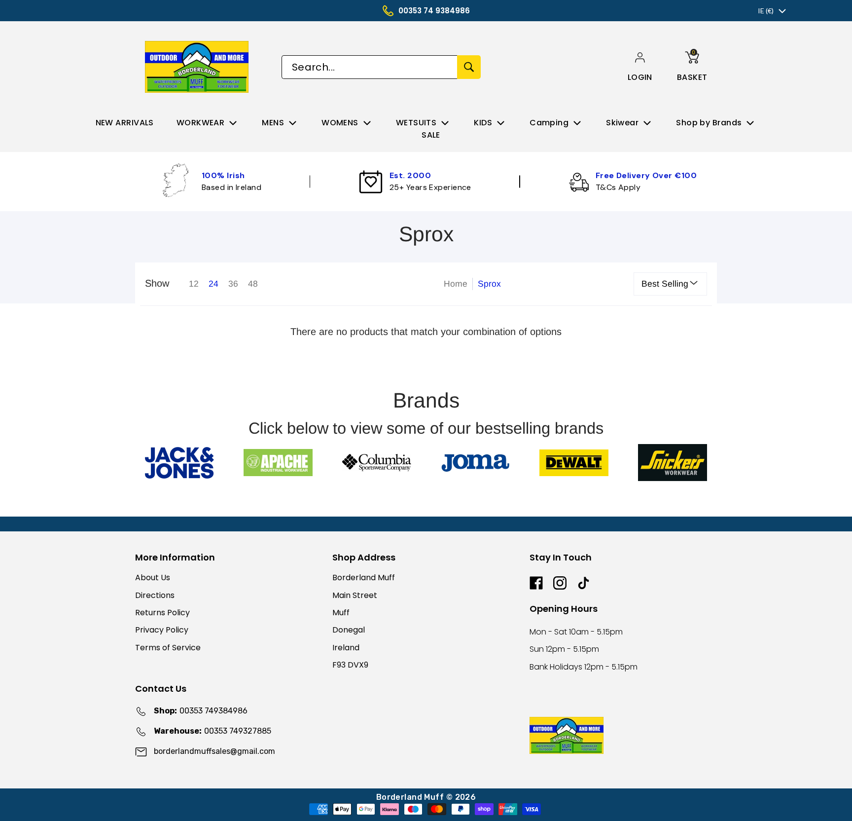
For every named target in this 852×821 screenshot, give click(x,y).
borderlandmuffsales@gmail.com (214, 751)
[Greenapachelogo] (278, 462)
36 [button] (233, 284)
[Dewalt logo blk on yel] (574, 462)
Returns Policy (162, 612)
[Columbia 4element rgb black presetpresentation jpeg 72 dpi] (376, 462)
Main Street (354, 595)
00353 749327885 (212, 731)
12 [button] (194, 284)
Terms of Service (168, 647)
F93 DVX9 (350, 665)
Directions (155, 595)
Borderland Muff (363, 577)
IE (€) (766, 10)
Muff (341, 612)
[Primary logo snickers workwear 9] (672, 462)
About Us (152, 577)
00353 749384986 (201, 710)
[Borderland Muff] (198, 67)
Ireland (345, 647)
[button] (640, 77)
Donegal (348, 629)
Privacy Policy (161, 629)
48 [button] (253, 284)
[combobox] (369, 67)
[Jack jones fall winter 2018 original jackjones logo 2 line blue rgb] (179, 463)
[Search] (469, 67)
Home (455, 284)
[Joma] (475, 462)
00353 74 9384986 (434, 10)
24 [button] (213, 284)
